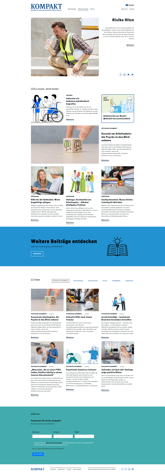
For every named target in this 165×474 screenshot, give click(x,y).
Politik (105, 281)
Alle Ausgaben (72, 9)
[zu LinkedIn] (129, 469)
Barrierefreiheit (77, 469)
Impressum (53, 469)
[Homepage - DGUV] (129, 5)
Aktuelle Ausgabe (83, 9)
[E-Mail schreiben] (132, 469)
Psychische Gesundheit (60, 281)
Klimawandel (116, 281)
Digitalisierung (78, 281)
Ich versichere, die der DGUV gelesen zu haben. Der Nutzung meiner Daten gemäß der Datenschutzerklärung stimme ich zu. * (63, 444)
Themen (92, 9)
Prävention (129, 281)
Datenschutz (61, 469)
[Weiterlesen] (65, 47)
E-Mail (77, 432)
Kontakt (132, 9)
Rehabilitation (93, 281)
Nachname (35, 432)
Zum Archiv (37, 253)
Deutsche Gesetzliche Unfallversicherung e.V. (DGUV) (102, 469)
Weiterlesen (130, 45)
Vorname (56, 432)
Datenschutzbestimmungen (54, 443)
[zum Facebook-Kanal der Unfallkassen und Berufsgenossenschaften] (122, 469)
